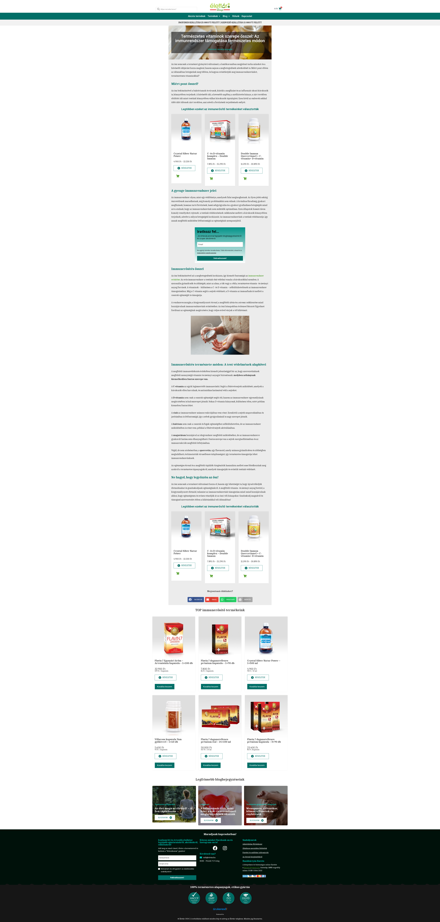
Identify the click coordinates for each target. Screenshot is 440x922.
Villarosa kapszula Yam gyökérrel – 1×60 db (168, 740)
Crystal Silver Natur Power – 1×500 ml (263, 662)
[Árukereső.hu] (220, 910)
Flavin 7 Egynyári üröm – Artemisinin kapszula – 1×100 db (174, 662)
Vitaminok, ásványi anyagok (220, 49)
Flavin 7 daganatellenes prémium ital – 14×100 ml (216, 740)
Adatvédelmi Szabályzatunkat (206, 253)
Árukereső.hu (220, 914)
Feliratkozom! (220, 258)
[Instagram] (224, 848)
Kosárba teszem (164, 686)
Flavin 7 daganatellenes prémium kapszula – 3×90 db (264, 740)
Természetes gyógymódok (165, 804)
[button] (214, 16)
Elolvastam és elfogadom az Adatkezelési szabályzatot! (177, 870)
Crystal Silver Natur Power (185, 155)
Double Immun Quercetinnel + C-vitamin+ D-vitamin (252, 156)
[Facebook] (215, 848)
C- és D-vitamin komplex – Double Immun (217, 156)
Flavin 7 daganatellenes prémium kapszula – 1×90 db (217, 662)
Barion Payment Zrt (252, 868)
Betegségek (205, 804)
